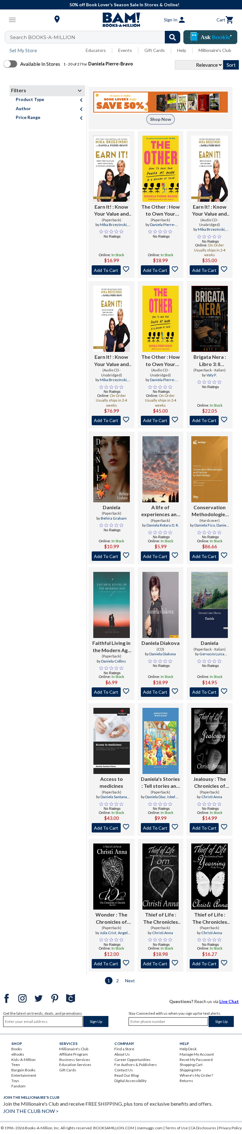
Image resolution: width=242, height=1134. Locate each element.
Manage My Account (197, 1054)
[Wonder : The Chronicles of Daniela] (111, 876)
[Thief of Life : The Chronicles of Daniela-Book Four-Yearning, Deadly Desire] (209, 876)
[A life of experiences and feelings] (161, 469)
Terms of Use (176, 1128)
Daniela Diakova (160, 643)
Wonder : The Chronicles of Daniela (111, 918)
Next (130, 980)
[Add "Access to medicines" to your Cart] (111, 827)
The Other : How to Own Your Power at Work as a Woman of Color (160, 210)
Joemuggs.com (150, 1128)
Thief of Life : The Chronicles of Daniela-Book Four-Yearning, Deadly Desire (209, 918)
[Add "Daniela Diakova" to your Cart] (161, 692)
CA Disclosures (203, 1128)
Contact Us (123, 1070)
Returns (186, 1080)
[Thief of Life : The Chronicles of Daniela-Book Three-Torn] (161, 876)
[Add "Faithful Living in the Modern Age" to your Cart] (111, 692)
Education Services (75, 1064)
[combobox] (96, 37)
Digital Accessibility (130, 1080)
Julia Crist (108, 932)
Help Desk (188, 1049)
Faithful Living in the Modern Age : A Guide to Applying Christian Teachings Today (111, 647)
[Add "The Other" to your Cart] (161, 270)
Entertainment (23, 1075)
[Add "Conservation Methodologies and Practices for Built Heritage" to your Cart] (209, 556)
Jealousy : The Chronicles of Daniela (209, 783)
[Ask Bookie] (210, 37)
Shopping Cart (191, 1064)
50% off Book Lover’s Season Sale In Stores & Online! (124, 4)
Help (181, 50)
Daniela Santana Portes (114, 799)
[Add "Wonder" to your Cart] (111, 963)
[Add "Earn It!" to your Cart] (111, 270)
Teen (15, 1064)
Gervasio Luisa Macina (211, 657)
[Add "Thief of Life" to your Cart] (161, 963)
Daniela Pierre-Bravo (162, 227)
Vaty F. (211, 375)
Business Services (74, 1059)
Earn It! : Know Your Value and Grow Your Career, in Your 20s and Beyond (111, 210)
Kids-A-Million (23, 1059)
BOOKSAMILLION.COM (113, 1128)
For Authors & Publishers (135, 1064)
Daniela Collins (113, 661)
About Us (122, 1054)
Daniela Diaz (155, 796)
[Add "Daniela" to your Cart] (111, 556)
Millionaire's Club (215, 50)
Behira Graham (114, 518)
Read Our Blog (126, 1075)
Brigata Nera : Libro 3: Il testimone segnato (209, 361)
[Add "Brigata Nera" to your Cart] (209, 420)
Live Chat (229, 1001)
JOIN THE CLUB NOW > (31, 1111)
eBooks (17, 1054)
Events (125, 50)
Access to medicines (111, 782)
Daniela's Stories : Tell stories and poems (160, 783)
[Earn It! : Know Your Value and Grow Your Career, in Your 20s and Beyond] (111, 168)
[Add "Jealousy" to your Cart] (209, 827)
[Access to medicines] (111, 741)
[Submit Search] (172, 37)
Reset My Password (196, 1059)
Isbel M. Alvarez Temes (164, 799)
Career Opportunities (132, 1059)
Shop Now (160, 119)
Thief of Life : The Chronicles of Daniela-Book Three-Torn (160, 918)
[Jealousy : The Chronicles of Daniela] (209, 741)
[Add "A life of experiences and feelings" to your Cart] (161, 556)
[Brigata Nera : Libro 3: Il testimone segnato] (209, 318)
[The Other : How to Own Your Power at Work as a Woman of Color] (161, 168)
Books (16, 1049)
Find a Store (124, 1049)
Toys (15, 1080)
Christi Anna (211, 796)
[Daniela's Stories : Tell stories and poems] (161, 741)
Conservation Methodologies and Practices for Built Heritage (210, 511)
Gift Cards (154, 50)
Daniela (111, 507)
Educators (96, 50)
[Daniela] (111, 469)
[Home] (121, 20)
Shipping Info (190, 1070)
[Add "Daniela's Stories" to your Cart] (161, 827)
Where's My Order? (196, 1075)
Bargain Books (23, 1070)
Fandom (18, 1086)
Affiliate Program (73, 1054)
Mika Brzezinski (113, 224)
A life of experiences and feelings (160, 511)
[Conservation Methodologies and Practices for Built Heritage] (209, 469)
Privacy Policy (230, 1128)
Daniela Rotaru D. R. (163, 525)
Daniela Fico (204, 525)
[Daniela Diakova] (161, 605)
